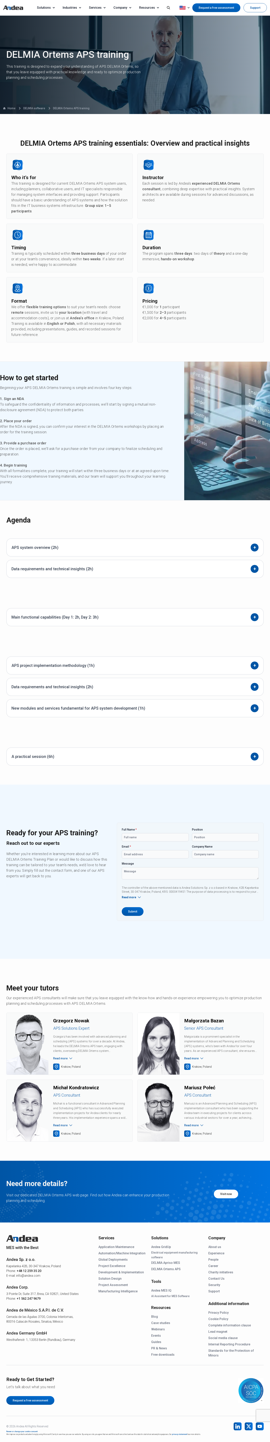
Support (255, 7)
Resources (147, 8)
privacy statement (179, 1434)
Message (128, 863)
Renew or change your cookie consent (22, 1431)
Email (126, 846)
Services (95, 8)
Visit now (226, 1194)
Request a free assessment (216, 7)
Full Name (129, 829)
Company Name (202, 846)
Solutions (44, 8)
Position (197, 829)
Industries (70, 8)
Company (120, 8)
